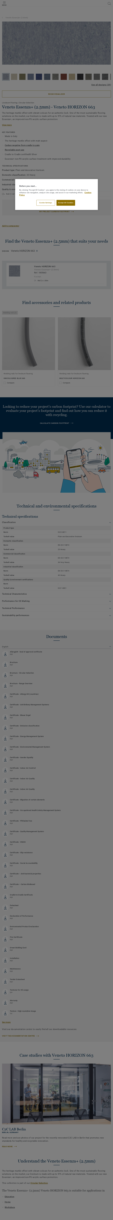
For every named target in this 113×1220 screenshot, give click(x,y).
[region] (56, 194)
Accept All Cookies (65, 203)
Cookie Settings (45, 203)
